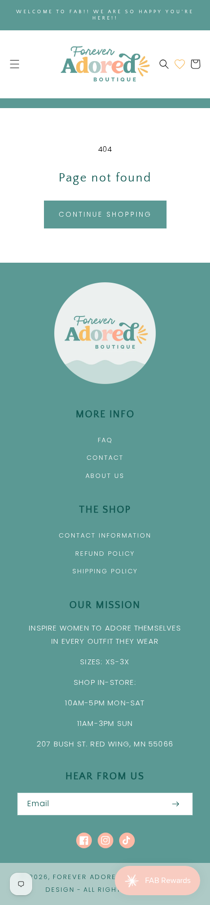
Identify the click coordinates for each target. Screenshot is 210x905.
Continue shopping (105, 214)
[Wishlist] (180, 64)
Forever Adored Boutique (109, 877)
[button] (14, 64)
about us (105, 475)
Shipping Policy (105, 571)
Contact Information (105, 535)
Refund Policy (105, 553)
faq (105, 440)
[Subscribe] (175, 803)
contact (105, 457)
